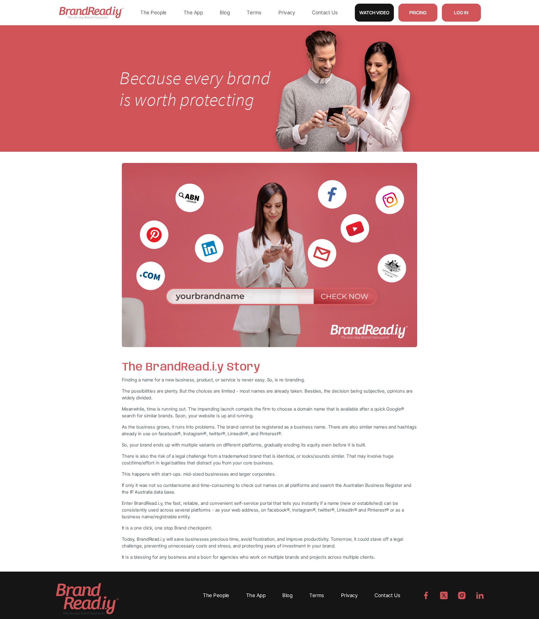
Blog (225, 12)
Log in (461, 12)
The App (193, 12)
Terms (254, 12)
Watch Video (374, 12)
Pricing (417, 12)
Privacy (286, 12)
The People (153, 12)
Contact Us (325, 12)
